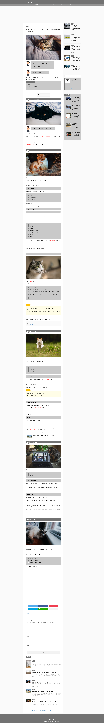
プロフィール (28, 4)
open (47, 94)
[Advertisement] (52, 14)
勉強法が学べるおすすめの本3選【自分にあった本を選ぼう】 (44, 701)
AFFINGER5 (58, 721)
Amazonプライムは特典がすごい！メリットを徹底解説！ (39, 708)
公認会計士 (62, 4)
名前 (28, 636)
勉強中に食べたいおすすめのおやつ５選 (40, 682)
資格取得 (36, 4)
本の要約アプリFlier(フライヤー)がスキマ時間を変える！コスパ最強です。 (76, 59)
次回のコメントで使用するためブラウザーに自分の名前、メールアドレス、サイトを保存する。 (44, 649)
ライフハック (45, 4)
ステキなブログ (28, 2)
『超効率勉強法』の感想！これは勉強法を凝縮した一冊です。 (40, 710)
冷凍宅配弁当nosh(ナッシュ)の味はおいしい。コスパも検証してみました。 (76, 126)
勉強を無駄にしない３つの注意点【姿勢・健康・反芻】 (43, 691)
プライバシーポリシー (57, 716)
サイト (28, 645)
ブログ (71, 4)
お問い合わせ (51, 716)
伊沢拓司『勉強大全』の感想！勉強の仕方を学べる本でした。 (44, 672)
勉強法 (54, 4)
